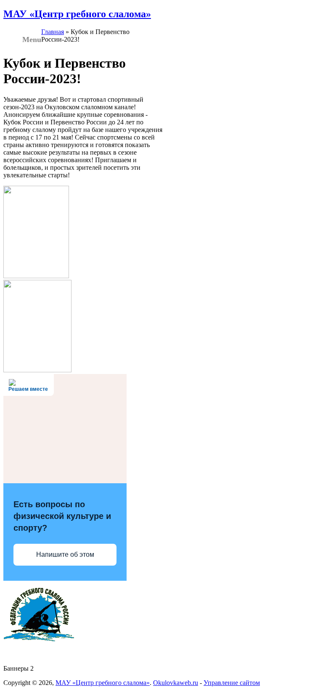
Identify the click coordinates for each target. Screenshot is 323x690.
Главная (52, 31)
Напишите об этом (65, 554)
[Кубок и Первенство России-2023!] (36, 275)
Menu (31, 39)
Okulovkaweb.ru (175, 682)
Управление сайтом (232, 682)
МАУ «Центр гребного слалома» (77, 13)
